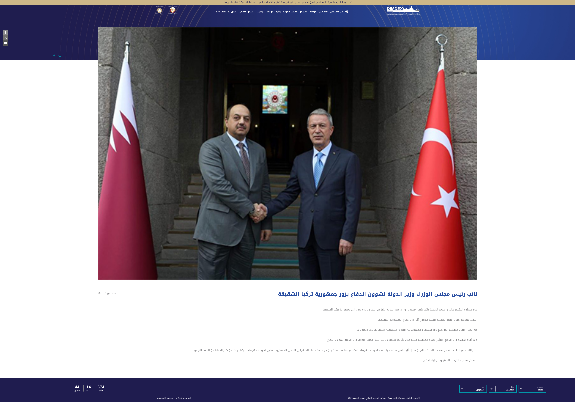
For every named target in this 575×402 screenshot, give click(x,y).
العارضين (323, 11)
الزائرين (260, 11)
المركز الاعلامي (246, 11)
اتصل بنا (232, 11)
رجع (58, 55)
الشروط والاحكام (183, 398)
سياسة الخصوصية (165, 398)
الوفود (270, 11)
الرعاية (313, 11)
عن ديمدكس (336, 11)
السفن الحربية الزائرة (287, 11)
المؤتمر (303, 11)
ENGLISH (221, 11)
